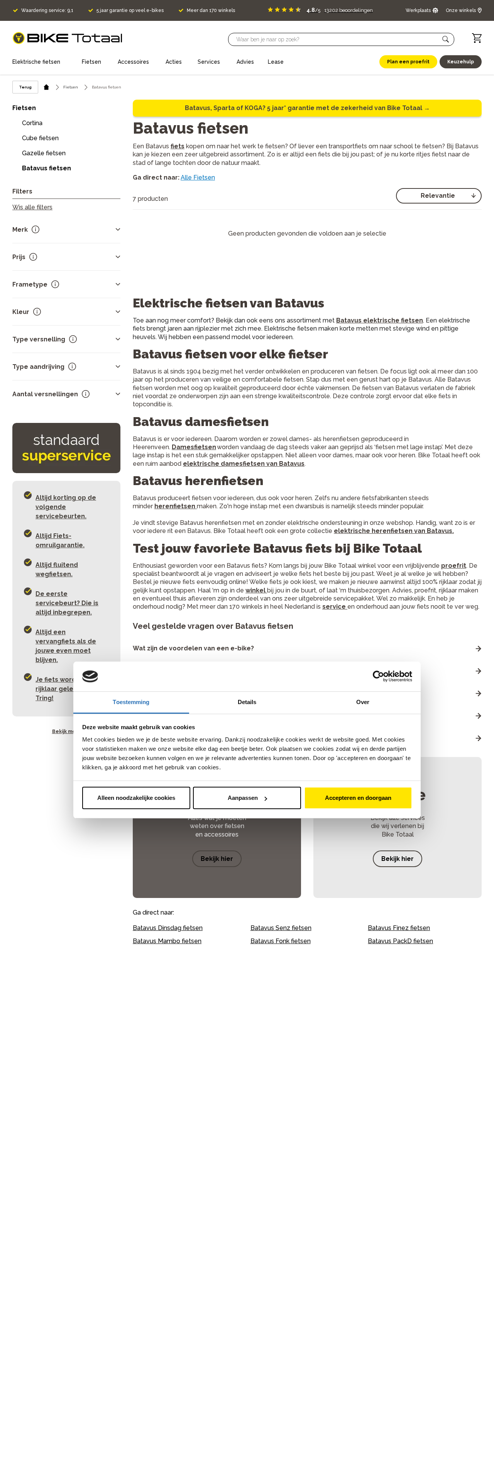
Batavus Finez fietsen (399, 928)
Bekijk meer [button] (66, 731)
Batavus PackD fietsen (400, 941)
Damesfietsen (194, 447)
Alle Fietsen (198, 177)
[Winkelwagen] (477, 38)
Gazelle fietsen (44, 153)
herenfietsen (174, 506)
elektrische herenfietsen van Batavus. (394, 531)
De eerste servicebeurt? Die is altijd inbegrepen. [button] (67, 603)
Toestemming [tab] (131, 702)
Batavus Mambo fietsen (167, 941)
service (334, 606)
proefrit (453, 565)
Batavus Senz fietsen (280, 928)
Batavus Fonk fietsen (280, 941)
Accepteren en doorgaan (358, 797)
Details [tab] (247, 702)
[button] (445, 39)
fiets (177, 146)
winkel (256, 590)
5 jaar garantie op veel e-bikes (130, 10)
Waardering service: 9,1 (47, 10)
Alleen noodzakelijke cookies (136, 797)
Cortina (32, 123)
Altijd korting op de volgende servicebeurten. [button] (66, 507)
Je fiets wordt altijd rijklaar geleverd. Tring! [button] (66, 689)
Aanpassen (243, 797)
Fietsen (70, 87)
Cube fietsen (40, 138)
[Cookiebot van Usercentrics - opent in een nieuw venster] (378, 676)
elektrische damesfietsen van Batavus (244, 463)
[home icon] (46, 87)
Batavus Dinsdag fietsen (168, 928)
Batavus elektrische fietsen (379, 320)
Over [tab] (362, 702)
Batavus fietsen (46, 168)
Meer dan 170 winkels (211, 10)
